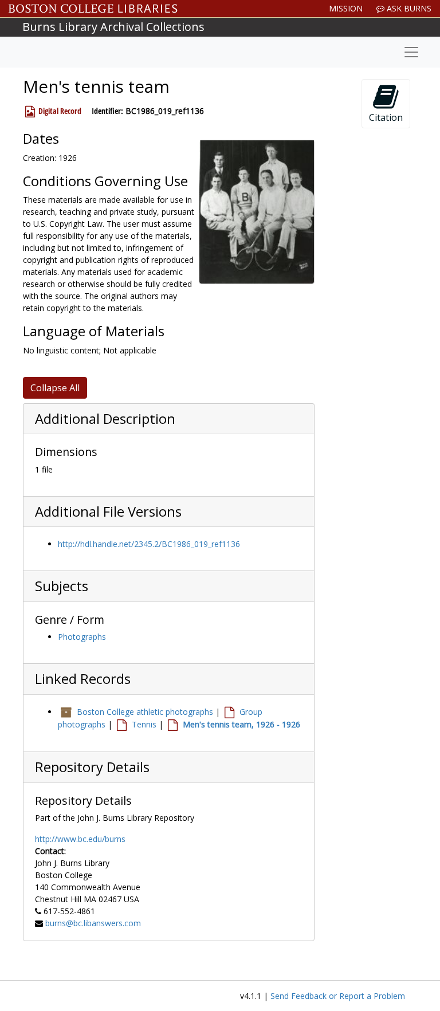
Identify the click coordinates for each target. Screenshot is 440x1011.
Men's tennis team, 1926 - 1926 (241, 724)
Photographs (82, 636)
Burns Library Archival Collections (113, 26)
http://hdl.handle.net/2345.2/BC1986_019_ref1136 (149, 543)
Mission (346, 8)
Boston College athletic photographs (145, 711)
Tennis (144, 724)
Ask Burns (407, 8)
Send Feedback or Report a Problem (337, 995)
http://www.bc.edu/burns (80, 838)
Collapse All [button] (55, 387)
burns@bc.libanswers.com (93, 923)
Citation (386, 117)
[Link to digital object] (256, 212)
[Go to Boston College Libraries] (93, 8)
